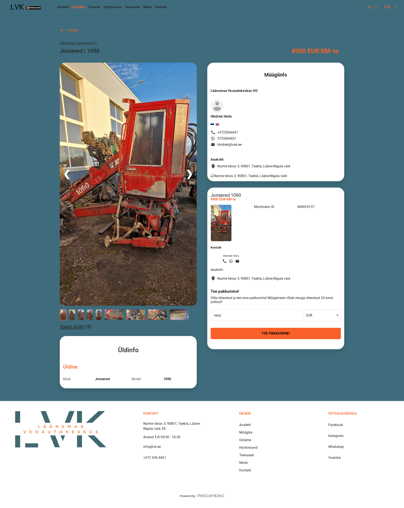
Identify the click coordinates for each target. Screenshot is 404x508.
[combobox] (322, 315)
